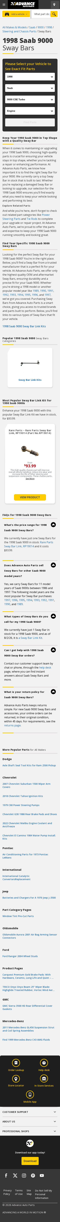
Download (30, 1161)
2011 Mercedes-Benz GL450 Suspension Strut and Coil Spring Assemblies (28, 1029)
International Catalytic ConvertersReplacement (16, 877)
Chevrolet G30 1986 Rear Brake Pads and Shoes (29, 814)
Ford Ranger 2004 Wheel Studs (20, 956)
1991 (50, 291)
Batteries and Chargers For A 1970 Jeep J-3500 (29, 897)
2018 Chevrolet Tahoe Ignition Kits (22, 796)
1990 (43, 291)
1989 (36, 291)
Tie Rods (31, 219)
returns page (12, 725)
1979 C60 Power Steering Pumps (20, 805)
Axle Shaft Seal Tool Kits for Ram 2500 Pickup (29, 765)
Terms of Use (19, 1192)
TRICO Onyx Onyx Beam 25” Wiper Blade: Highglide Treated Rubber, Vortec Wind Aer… (28, 988)
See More (30, 478)
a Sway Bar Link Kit (30, 638)
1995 (27, 295)
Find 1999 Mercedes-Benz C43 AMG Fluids (26, 1039)
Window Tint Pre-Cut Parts (18, 916)
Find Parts (30, 122)
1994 (20, 295)
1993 (13, 295)
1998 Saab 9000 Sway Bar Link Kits (24, 326)
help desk (45, 667)
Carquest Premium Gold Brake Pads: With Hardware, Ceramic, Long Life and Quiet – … (28, 976)
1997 (47, 295)
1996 (35, 295)
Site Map (29, 1192)
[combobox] (44, 14)
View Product (30, 497)
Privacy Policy (7, 1192)
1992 (5, 295)
